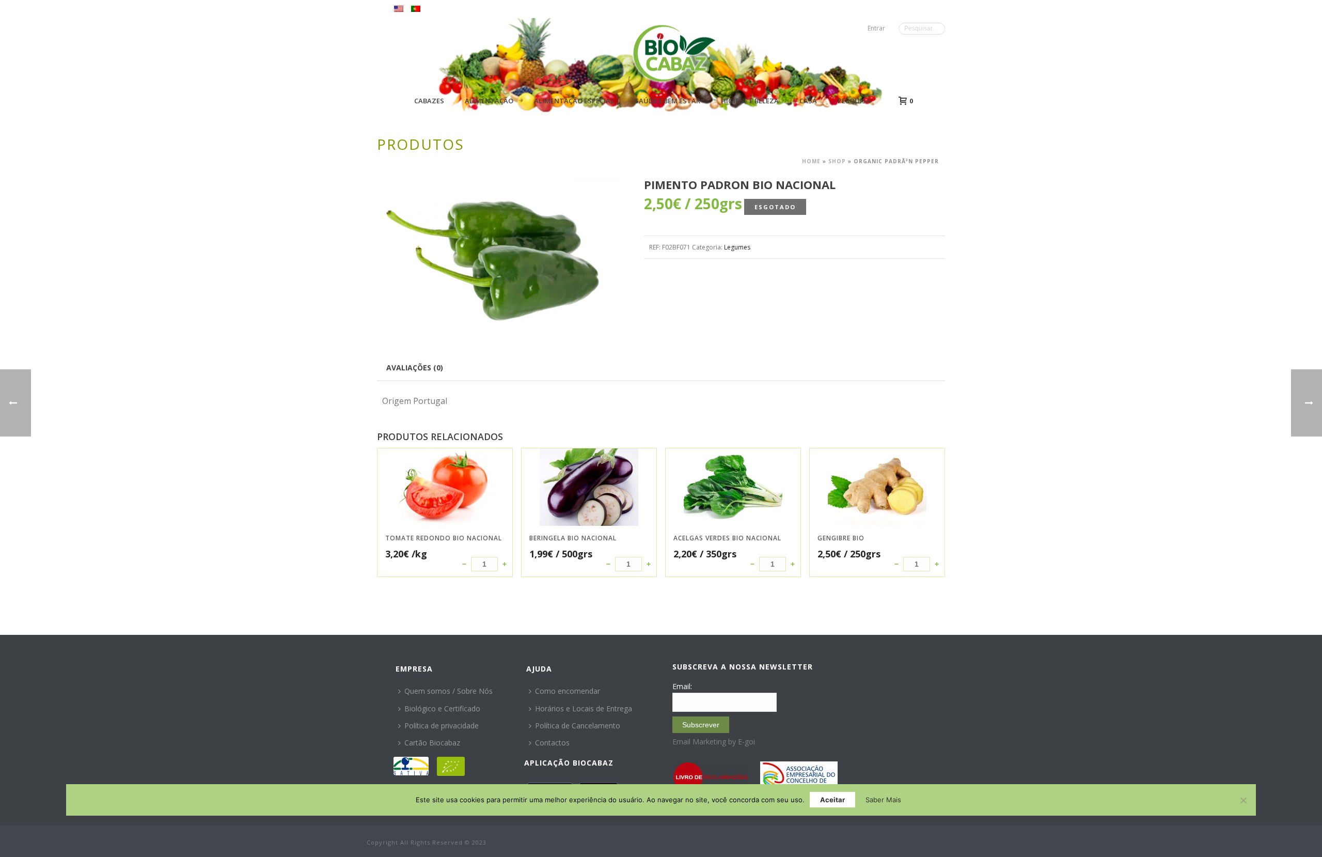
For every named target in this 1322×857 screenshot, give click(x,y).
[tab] (414, 367)
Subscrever (700, 725)
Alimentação (489, 100)
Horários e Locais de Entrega (583, 708)
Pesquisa (854, 100)
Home (811, 161)
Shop (837, 161)
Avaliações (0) (414, 367)
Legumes (737, 247)
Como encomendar (567, 691)
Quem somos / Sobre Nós (448, 691)
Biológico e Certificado (442, 708)
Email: (682, 686)
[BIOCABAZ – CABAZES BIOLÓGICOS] (674, 53)
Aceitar (832, 800)
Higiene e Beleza (750, 100)
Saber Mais (883, 800)
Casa (808, 100)
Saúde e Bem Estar (667, 100)
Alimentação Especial (574, 100)
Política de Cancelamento (577, 725)
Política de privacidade (441, 725)
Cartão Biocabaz (432, 742)
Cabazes (429, 100)
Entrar (876, 28)
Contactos (552, 742)
